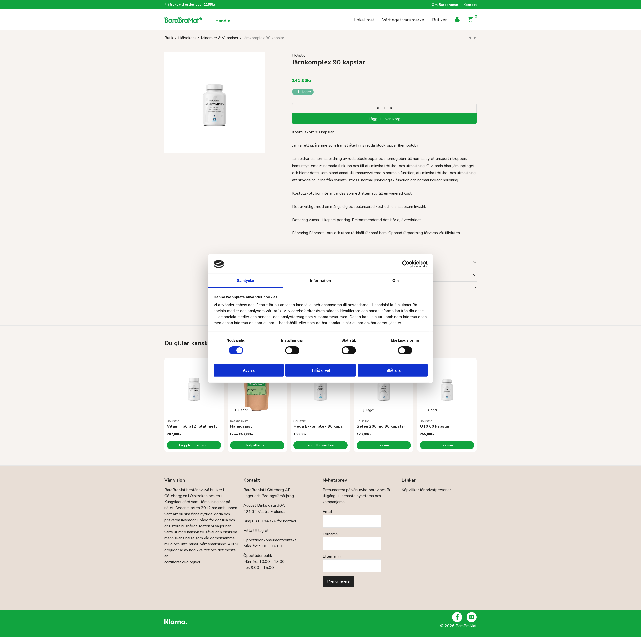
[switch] (292, 350)
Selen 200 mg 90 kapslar (381, 426)
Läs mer (384, 445)
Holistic (298, 55)
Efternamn (332, 556)
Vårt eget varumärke (403, 20)
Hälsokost (187, 38)
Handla (222, 21)
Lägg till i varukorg (384, 119)
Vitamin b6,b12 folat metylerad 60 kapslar (208, 426)
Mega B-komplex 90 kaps (318, 426)
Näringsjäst (241, 426)
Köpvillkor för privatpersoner (426, 490)
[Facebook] (457, 617)
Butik (168, 38)
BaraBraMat (239, 421)
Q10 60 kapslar (435, 426)
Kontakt (470, 5)
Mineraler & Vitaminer (219, 38)
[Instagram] (472, 617)
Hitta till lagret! (256, 530)
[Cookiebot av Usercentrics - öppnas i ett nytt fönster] (406, 264)
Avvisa (248, 370)
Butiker (439, 20)
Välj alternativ (257, 445)
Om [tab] (395, 280)
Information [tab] (320, 280)
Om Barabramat (445, 5)
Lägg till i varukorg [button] (194, 445)
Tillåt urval (320, 370)
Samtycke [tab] (245, 280)
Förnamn (330, 534)
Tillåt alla (392, 370)
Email (327, 511)
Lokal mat (364, 20)
